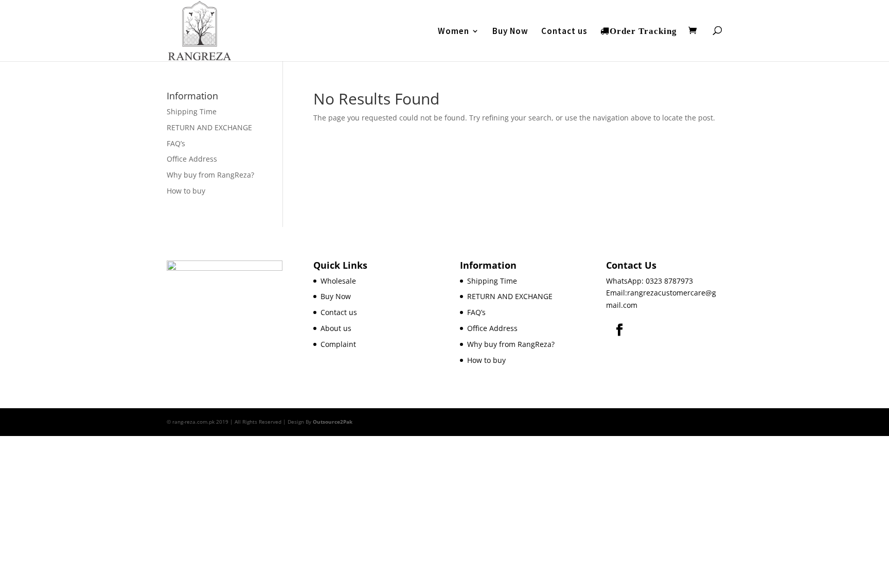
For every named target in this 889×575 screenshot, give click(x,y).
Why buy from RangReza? (210, 175)
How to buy (186, 191)
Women (453, 32)
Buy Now (510, 32)
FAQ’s (176, 143)
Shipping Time (192, 111)
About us (336, 328)
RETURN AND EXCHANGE (209, 127)
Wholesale (338, 281)
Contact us (564, 32)
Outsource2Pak (332, 421)
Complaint (338, 344)
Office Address (192, 159)
